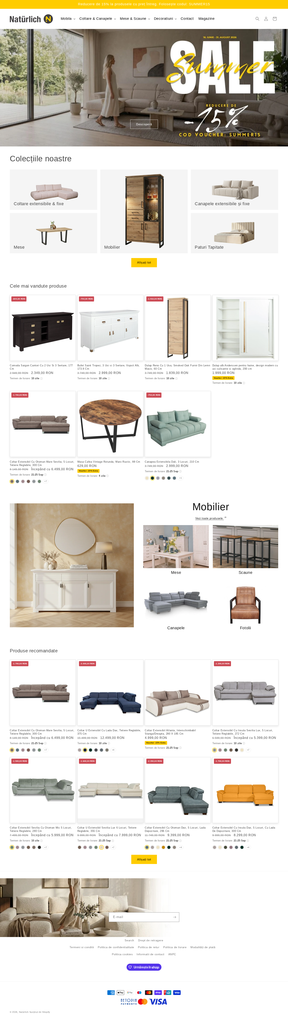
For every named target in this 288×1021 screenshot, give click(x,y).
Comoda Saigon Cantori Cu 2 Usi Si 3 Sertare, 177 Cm (41, 367)
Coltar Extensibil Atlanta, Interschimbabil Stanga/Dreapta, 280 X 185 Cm (170, 732)
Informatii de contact (150, 954)
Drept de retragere (150, 940)
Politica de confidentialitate (116, 947)
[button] (67, 18)
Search (129, 940)
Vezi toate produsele (209, 518)
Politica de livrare (175, 947)
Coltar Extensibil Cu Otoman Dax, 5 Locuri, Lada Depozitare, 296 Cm (175, 829)
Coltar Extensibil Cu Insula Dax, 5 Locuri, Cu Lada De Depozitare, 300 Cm (243, 829)
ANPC (172, 954)
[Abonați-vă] (174, 917)
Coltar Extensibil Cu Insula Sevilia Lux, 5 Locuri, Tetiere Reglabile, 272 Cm (242, 732)
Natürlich (24, 1012)
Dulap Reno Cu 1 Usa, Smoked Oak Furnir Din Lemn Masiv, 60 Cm (177, 367)
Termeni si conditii (82, 947)
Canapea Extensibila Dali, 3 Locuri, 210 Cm (172, 461)
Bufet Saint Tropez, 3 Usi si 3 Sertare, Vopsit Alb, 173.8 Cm (108, 367)
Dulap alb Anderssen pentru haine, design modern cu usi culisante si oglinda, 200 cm (245, 367)
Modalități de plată (202, 947)
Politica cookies (122, 954)
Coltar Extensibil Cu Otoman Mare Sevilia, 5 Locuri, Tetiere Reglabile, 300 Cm (42, 463)
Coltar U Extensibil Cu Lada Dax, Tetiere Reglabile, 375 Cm (109, 732)
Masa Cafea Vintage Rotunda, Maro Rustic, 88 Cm (108, 461)
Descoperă (144, 124)
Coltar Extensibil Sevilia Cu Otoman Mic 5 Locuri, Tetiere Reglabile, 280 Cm (41, 829)
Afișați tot (144, 262)
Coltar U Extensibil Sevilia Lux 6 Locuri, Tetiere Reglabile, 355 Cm (107, 829)
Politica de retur (148, 947)
